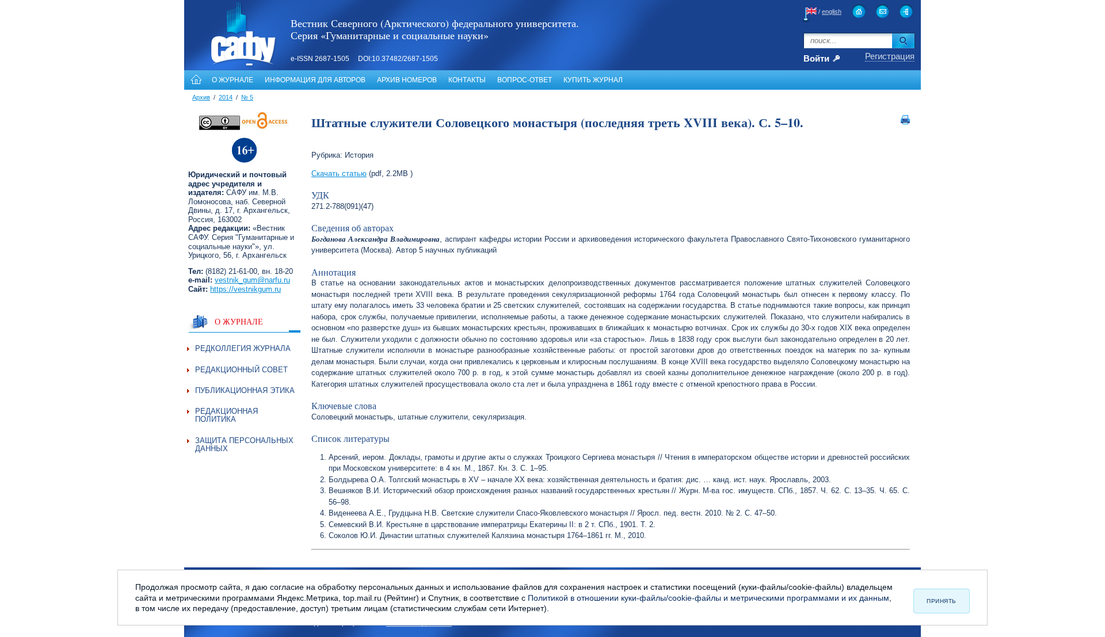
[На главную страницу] (859, 11)
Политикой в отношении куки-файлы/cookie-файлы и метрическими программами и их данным (708, 597)
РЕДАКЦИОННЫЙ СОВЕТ (241, 369)
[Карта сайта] (906, 11)
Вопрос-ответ (524, 80)
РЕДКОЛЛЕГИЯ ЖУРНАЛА (243, 348)
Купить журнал (593, 80)
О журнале (232, 80)
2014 (226, 97)
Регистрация (890, 56)
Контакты (467, 80)
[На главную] (195, 79)
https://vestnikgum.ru (245, 289)
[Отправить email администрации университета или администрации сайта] (882, 11)
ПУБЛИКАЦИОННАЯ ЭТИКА (245, 390)
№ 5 (247, 97)
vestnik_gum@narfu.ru (252, 280)
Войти (816, 59)
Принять (942, 601)
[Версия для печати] (905, 121)
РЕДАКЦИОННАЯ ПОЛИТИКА (226, 415)
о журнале (239, 321)
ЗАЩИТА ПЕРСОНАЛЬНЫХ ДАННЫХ (244, 444)
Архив (201, 97)
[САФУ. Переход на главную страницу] (230, 65)
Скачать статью (339, 173)
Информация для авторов (315, 80)
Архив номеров (407, 80)
